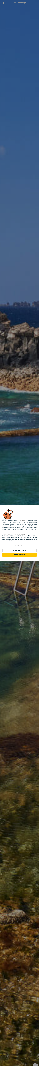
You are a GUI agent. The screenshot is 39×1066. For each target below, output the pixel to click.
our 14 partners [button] (21, 520)
